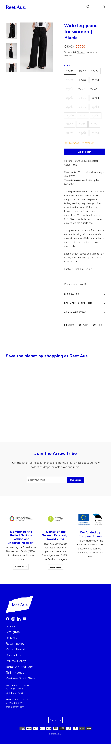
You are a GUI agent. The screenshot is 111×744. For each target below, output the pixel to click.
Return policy (15, 643)
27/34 (93, 89)
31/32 (82, 124)
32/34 (95, 133)
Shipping (81, 52)
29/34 (95, 106)
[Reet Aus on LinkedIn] (19, 619)
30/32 (82, 115)
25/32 (82, 71)
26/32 (82, 80)
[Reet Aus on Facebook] (7, 619)
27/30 (69, 89)
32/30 (70, 133)
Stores (10, 626)
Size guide (71, 294)
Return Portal (15, 649)
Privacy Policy (16, 661)
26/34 (95, 80)
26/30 (70, 80)
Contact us (13, 655)
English (53, 720)
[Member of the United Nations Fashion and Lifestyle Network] (21, 519)
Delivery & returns (78, 303)
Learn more (21, 566)
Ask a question (75, 312)
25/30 (69, 71)
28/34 (95, 97)
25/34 (94, 71)
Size (67, 66)
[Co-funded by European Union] (90, 519)
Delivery (11, 638)
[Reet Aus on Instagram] (13, 619)
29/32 (82, 106)
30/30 (70, 115)
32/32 (82, 133)
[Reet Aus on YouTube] (24, 619)
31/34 (94, 124)
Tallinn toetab (15, 672)
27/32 (81, 89)
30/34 (95, 115)
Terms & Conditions (20, 667)
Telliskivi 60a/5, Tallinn (17, 699)
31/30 (69, 124)
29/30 (70, 106)
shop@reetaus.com (15, 706)
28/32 (82, 97)
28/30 (70, 97)
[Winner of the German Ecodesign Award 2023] (55, 519)
